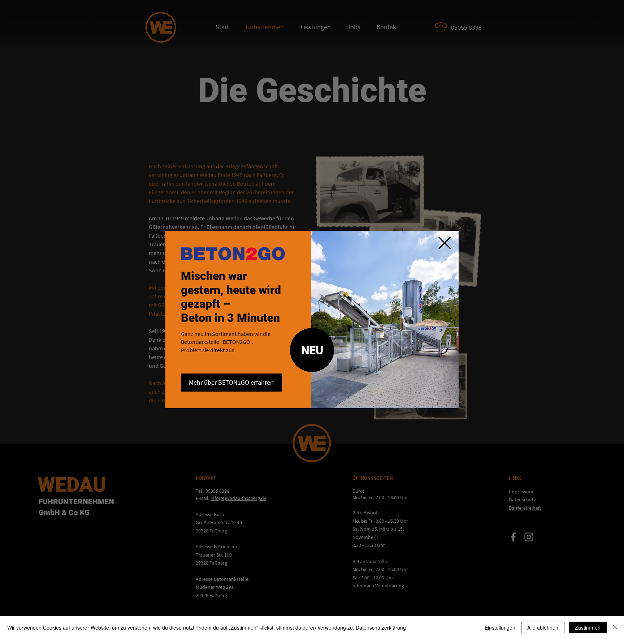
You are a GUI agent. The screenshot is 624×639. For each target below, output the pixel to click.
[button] (444, 243)
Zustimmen (588, 627)
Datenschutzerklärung (381, 627)
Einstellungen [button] (500, 627)
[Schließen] (615, 627)
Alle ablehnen (542, 627)
